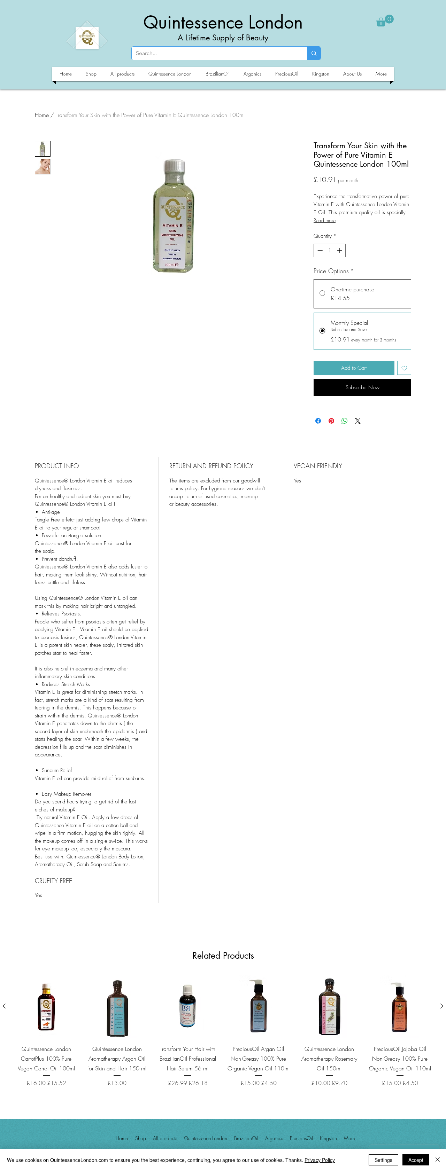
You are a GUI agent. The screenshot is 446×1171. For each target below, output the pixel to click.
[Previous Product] (4, 1006)
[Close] (437, 1159)
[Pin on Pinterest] (331, 421)
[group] (223, 1035)
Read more (325, 220)
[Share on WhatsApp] (344, 421)
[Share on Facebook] (318, 421)
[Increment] (340, 250)
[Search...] (314, 53)
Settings (383, 1159)
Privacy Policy (320, 1159)
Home (42, 115)
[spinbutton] (330, 250)
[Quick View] (46, 1006)
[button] (385, 20)
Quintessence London (223, 22)
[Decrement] (319, 250)
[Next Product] (442, 1006)
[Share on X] (358, 421)
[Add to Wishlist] (404, 368)
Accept (415, 1159)
